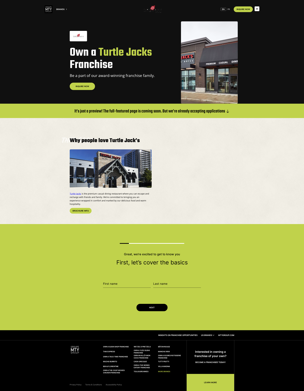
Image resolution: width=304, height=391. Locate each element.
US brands (206, 335)
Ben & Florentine (111, 366)
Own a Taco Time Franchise (115, 357)
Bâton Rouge (164, 347)
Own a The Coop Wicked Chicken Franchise (114, 371)
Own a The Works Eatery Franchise (142, 366)
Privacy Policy (75, 385)
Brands (60, 9)
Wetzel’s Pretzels (142, 347)
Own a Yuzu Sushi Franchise (142, 351)
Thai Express (109, 352)
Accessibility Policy (114, 385)
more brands (164, 371)
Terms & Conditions (93, 385)
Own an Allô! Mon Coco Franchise (142, 356)
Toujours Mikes (141, 371)
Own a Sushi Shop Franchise (116, 347)
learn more (210, 382)
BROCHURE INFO (81, 211)
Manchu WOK (164, 352)
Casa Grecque (140, 361)
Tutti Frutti (163, 361)
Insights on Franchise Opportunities (177, 335)
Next (152, 307)
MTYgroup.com (226, 335)
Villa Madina (164, 366)
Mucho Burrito (110, 361)
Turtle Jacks (75, 193)
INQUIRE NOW (243, 9)
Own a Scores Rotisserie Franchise (169, 356)
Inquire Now (82, 86)
